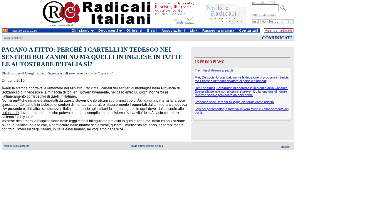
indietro (285, 146)
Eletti (152, 30)
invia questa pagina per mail (147, 145)
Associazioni (173, 30)
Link (194, 30)
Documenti (108, 30)
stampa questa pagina (16, 145)
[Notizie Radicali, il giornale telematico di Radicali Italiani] (226, 26)
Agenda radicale (278, 30)
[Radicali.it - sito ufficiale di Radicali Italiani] (100, 26)
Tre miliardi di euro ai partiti (214, 70)
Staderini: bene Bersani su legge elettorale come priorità (234, 102)
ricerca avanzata (264, 14)
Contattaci (248, 30)
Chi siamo (81, 30)
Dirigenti (134, 30)
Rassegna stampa (218, 30)
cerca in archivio (13, 38)
